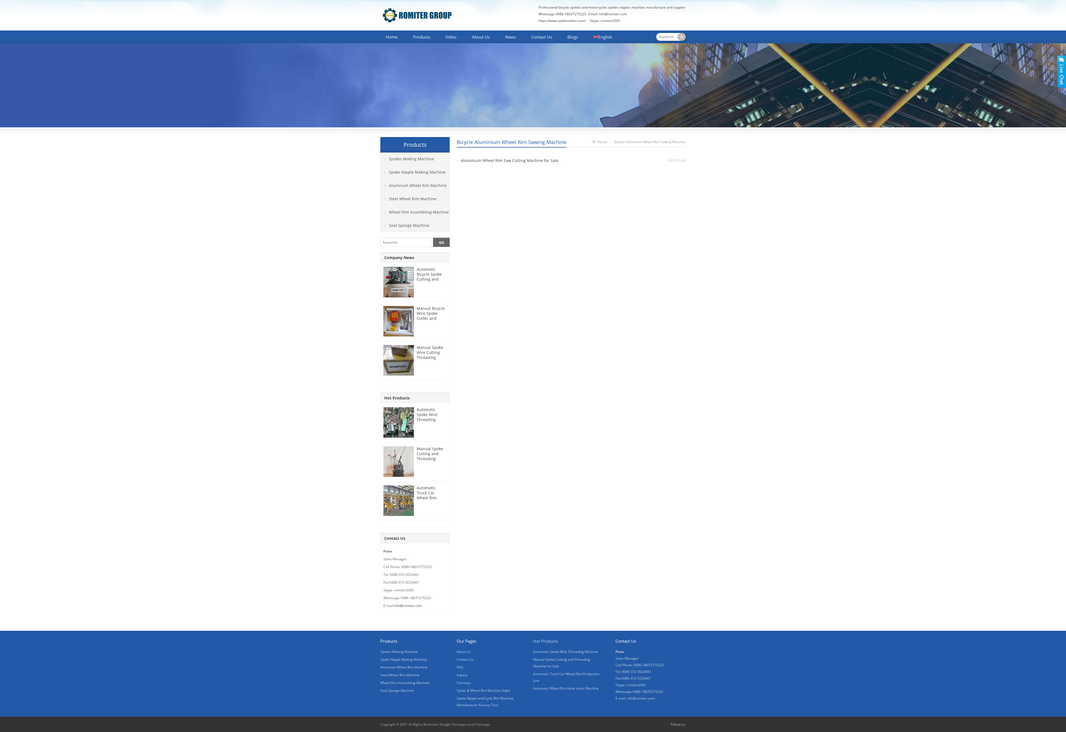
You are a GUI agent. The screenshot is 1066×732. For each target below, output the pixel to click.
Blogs (572, 37)
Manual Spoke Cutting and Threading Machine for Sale (430, 458)
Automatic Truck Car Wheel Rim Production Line (431, 495)
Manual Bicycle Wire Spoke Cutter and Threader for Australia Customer (431, 321)
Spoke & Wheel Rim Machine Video (483, 690)
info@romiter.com (408, 605)
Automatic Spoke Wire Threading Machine (427, 417)
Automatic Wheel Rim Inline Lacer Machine (566, 688)
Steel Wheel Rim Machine (412, 198)
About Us (481, 37)
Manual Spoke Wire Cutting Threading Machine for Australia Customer (430, 360)
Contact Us (541, 37)
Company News (399, 257)
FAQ (460, 667)
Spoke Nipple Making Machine (417, 172)
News (510, 37)
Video (451, 37)
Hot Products (397, 398)
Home (392, 37)
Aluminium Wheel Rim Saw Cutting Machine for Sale (509, 160)
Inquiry (462, 675)
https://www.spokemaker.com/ (562, 20)
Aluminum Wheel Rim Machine (418, 185)
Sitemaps (464, 682)
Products (421, 37)
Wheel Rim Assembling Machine (419, 212)
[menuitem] (603, 37)
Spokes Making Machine (411, 158)
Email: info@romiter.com (608, 14)
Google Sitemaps (452, 724)
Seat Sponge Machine (409, 225)
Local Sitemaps (478, 724)
